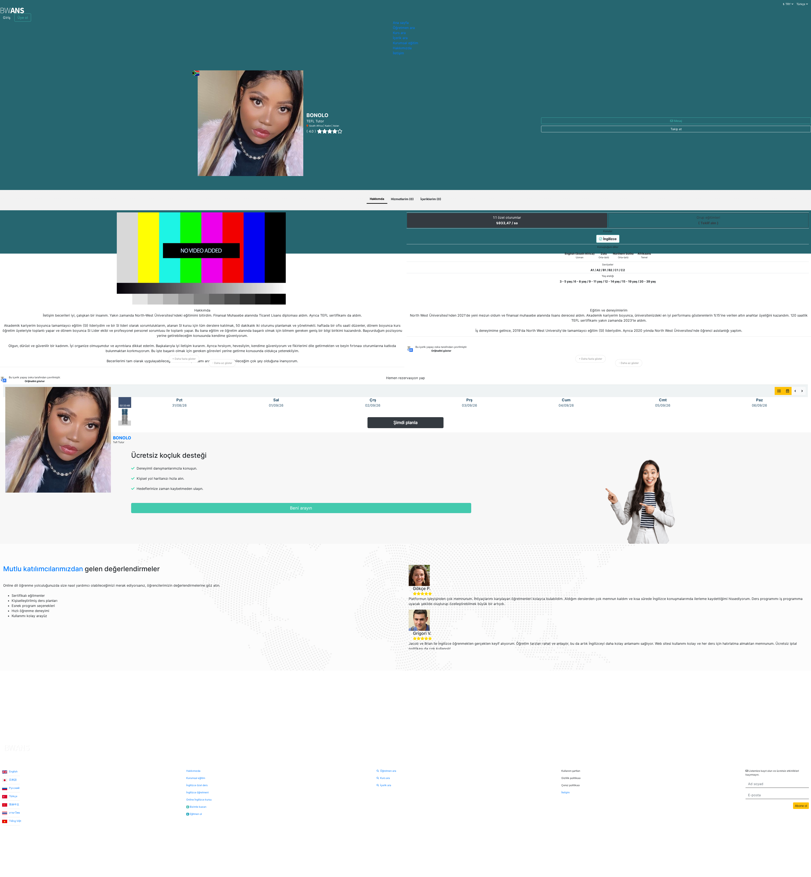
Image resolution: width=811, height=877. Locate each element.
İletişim (398, 53)
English (13, 771)
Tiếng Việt (14, 820)
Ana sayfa (401, 22)
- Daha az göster (222, 363)
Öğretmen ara (404, 28)
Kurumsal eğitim (405, 43)
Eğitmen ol (194, 814)
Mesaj (677, 121)
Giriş (6, 17)
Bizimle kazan (196, 806)
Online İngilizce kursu (199, 799)
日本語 (12, 779)
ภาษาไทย (14, 812)
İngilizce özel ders (197, 785)
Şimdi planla (405, 422)
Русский (13, 788)
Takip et (676, 129)
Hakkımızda (402, 48)
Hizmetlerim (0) (402, 199)
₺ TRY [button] (787, 4)
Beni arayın (301, 508)
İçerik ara (400, 38)
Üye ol (23, 17)
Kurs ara (399, 33)
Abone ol (801, 805)
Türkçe (12, 796)
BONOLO (122, 437)
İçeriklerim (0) (430, 199)
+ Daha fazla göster (184, 358)
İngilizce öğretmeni (197, 792)
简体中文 (13, 804)
